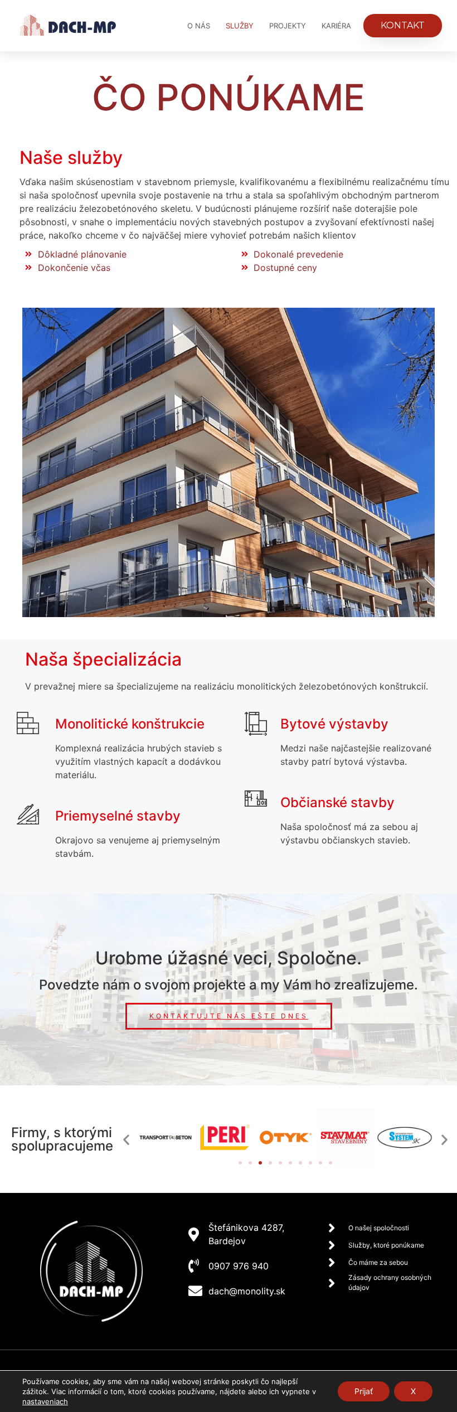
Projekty (287, 25)
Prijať (363, 1391)
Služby (240, 25)
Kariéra (336, 25)
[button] (126, 1139)
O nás (198, 25)
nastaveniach (45, 1401)
